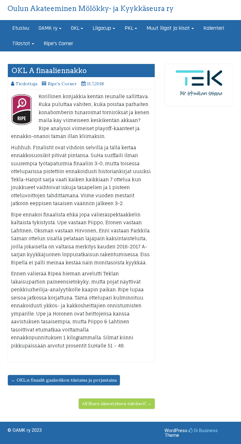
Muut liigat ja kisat (168, 28)
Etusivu (20, 28)
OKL (75, 28)
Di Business (205, 430)
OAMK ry (48, 28)
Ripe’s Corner (58, 43)
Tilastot (21, 43)
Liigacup (102, 28)
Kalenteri (213, 28)
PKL (129, 28)
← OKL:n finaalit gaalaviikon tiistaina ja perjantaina (64, 380)
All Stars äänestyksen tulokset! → (117, 403)
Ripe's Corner (62, 84)
